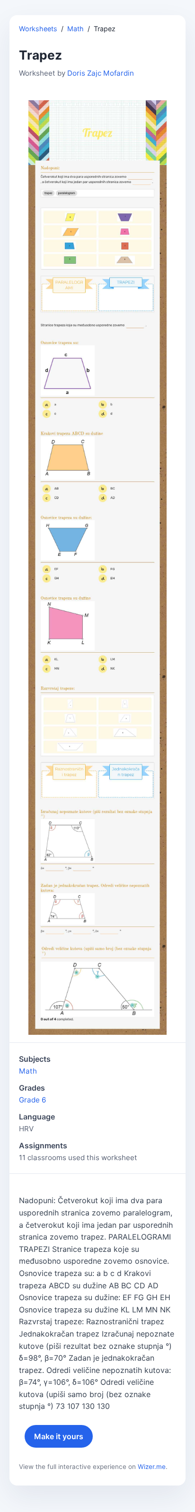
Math (75, 29)
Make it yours (58, 1436)
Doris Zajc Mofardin (100, 73)
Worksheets (38, 29)
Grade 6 (32, 1099)
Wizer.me (152, 1466)
